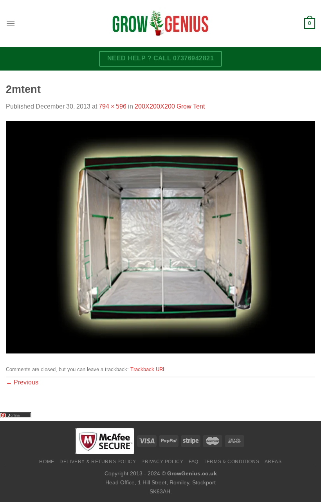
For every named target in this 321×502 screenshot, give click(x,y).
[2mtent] (160, 236)
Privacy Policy (162, 461)
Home (46, 461)
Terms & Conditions (231, 461)
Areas (273, 461)
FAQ (193, 461)
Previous (22, 382)
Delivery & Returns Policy (98, 461)
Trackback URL (148, 369)
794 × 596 (112, 106)
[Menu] (10, 23)
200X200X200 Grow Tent (170, 106)
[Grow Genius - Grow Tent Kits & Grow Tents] (160, 23)
